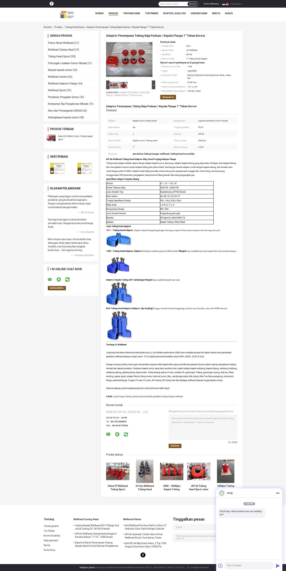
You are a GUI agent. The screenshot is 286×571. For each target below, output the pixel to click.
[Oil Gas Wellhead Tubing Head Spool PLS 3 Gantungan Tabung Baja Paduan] (144, 471)
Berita (216, 13)
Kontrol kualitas (174, 13)
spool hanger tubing (122, 396)
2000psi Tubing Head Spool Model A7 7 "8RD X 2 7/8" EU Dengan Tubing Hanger (226, 488)
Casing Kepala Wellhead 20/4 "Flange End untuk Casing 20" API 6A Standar (97, 527)
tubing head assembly (142, 396)
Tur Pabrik (151, 13)
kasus (229, 13)
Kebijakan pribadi (87, 567)
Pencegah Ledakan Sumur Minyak (67, 63)
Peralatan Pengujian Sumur (63, 97)
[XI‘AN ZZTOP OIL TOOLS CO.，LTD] (66, 14)
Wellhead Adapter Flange (62, 83)
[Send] (277, 565)
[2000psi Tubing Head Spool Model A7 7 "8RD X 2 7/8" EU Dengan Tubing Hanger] (225, 471)
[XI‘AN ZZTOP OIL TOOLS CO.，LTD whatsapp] (61, 279)
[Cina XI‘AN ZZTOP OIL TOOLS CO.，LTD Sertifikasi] (57, 168)
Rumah (99, 13)
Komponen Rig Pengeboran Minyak (68, 103)
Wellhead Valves (57, 76)
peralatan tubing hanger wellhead (168, 396)
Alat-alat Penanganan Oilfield (65, 110)
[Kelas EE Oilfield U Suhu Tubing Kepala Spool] (51, 138)
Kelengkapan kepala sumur (63, 117)
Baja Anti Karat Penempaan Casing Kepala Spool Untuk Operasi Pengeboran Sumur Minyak (96, 544)
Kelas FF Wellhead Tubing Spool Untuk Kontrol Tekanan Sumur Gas (118, 488)
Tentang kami (131, 13)
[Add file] (220, 565)
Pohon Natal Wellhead (61, 42)
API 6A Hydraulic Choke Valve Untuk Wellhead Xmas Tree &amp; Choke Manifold (144, 536)
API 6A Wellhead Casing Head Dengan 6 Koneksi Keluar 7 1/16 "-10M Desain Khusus (96, 535)
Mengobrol (168, 97)
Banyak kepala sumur (60, 70)
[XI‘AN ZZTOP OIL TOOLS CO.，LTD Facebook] (52, 4)
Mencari (192, 4)
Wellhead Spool (57, 90)
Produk (113, 13)
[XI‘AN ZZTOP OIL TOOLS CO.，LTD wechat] (69, 279)
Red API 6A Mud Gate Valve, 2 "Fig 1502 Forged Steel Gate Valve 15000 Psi (145, 545)
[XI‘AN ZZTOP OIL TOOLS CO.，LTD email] (52, 279)
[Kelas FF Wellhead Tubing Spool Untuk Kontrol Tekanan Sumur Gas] (117, 471)
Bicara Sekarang (211, 4)
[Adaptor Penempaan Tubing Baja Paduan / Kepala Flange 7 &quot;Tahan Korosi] (129, 60)
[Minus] (278, 493)
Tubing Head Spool (74, 27)
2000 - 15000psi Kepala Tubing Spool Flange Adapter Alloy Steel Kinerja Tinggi (171, 488)
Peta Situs (49, 550)
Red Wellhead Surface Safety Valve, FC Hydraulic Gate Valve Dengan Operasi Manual (146, 527)
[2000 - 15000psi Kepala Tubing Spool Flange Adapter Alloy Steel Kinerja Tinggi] (171, 471)
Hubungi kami (199, 13)
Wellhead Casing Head (61, 49)
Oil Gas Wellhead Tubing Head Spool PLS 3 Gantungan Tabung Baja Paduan (145, 488)
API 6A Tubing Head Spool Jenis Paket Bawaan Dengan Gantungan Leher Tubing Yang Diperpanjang (198, 488)
